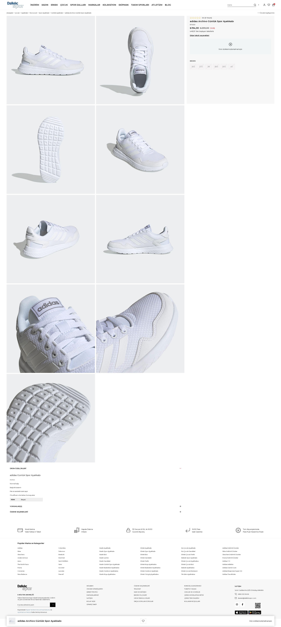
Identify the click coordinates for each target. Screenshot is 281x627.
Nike (19, 551)
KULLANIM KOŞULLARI (192, 601)
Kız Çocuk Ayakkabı (188, 548)
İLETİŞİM (90, 598)
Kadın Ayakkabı (105, 548)
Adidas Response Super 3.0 (232, 571)
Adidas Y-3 (226, 561)
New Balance (22, 574)
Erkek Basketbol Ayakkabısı (150, 568)
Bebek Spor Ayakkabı (189, 558)
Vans (60, 564)
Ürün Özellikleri (18, 468)
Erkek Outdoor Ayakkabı (149, 571)
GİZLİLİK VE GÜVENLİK (192, 592)
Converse (21, 571)
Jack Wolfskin (63, 561)
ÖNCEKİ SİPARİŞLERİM (95, 589)
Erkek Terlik (144, 561)
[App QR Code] (258, 605)
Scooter (61, 568)
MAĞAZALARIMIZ (93, 595)
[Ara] (255, 5)
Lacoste (61, 571)
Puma (20, 568)
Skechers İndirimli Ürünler (231, 554)
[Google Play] (254, 612)
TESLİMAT (137, 589)
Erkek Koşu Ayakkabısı (148, 564)
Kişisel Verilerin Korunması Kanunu (38, 610)
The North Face (23, 564)
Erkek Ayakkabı (146, 548)
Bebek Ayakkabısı (187, 568)
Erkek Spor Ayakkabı (147, 551)
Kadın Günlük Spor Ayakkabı (110, 564)
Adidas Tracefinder (229, 574)
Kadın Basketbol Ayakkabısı (109, 568)
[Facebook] (242, 604)
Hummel (62, 558)
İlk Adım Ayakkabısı (188, 574)
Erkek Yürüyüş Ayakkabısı (149, 574)
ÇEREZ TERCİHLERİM (191, 598)
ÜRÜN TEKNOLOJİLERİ (142, 598)
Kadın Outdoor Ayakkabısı (109, 571)
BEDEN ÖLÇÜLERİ (140, 595)
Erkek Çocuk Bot (187, 564)
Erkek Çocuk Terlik (188, 554)
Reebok (61, 554)
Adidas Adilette (227, 564)
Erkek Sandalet (145, 558)
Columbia (62, 548)
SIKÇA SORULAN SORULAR (143, 601)
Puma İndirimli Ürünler (230, 558)
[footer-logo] (25, 588)
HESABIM (90, 586)
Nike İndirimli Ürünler (229, 551)
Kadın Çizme (104, 558)
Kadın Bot (103, 554)
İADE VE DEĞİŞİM (140, 592)
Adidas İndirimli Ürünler (230, 548)
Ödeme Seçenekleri (19, 512)
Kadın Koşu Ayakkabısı (107, 574)
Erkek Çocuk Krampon (189, 571)
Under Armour (23, 558)
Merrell (61, 574)
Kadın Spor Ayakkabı (107, 551)
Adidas (20, 548)
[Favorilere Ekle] (143, 621)
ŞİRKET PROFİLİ (92, 592)
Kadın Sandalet (105, 561)
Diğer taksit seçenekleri (199, 35)
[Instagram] (237, 604)
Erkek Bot (144, 554)
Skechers (21, 554)
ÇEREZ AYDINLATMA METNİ (194, 595)
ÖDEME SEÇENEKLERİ (142, 586)
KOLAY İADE (91, 601)
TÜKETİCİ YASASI (190, 589)
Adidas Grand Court (229, 568)
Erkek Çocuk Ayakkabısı (190, 561)
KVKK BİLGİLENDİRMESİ (192, 586)
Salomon (62, 551)
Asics (19, 561)
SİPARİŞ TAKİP (92, 604)
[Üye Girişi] (264, 5)
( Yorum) (208, 18)
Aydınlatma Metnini (24, 612)
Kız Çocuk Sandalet (188, 551)
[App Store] (241, 612)
